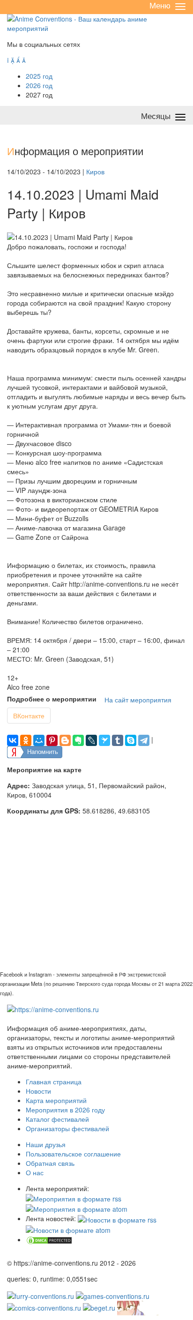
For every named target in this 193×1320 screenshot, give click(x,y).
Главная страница (54, 1081)
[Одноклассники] (25, 740)
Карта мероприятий (56, 1100)
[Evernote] (78, 740)
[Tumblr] (117, 740)
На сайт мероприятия (137, 699)
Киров (95, 171)
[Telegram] (143, 740)
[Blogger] (65, 740)
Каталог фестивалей (57, 1119)
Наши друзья (46, 1144)
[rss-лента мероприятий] (73, 1197)
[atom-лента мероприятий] (76, 1208)
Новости (38, 1091)
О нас (35, 1172)
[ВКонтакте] (12, 740)
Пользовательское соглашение (73, 1153)
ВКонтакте (29, 715)
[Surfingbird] (104, 740)
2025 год (39, 76)
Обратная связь (50, 1163)
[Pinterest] (52, 740)
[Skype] (130, 740)
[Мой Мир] (39, 740)
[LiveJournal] (91, 740)
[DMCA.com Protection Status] (49, 1239)
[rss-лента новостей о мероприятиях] (117, 1218)
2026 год (39, 85)
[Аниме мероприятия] (53, 1008)
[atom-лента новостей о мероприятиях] (68, 1229)
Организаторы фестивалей (67, 1128)
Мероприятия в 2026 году (65, 1109)
